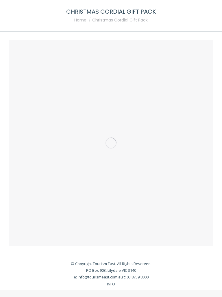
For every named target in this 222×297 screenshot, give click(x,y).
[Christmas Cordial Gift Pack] (111, 143)
